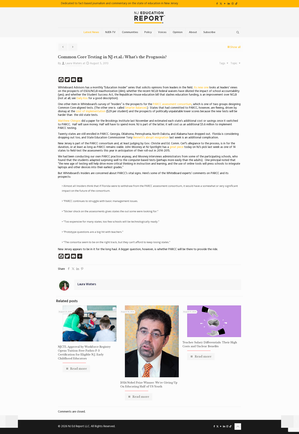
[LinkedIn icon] (229, 4)
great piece (177, 147)
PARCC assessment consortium (172, 104)
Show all (235, 47)
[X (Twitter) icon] (221, 4)
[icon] (236, 4)
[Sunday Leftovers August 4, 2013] (9, 421)
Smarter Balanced (136, 108)
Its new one (201, 87)
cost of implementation (90, 111)
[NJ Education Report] (149, 17)
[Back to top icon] (238, 426)
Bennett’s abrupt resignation (151, 137)
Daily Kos (82, 98)
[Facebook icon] (217, 4)
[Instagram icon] (232, 4)
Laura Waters (73, 63)
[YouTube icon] (225, 4)
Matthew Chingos (69, 121)
